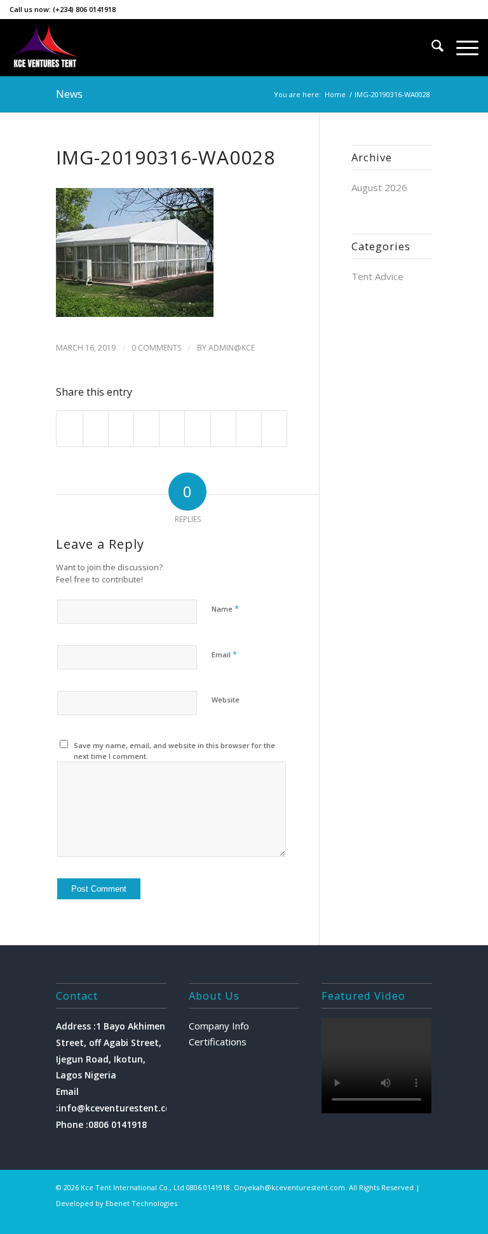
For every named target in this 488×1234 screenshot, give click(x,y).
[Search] (431, 47)
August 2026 (379, 187)
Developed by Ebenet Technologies (116, 1203)
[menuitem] (431, 47)
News (69, 94)
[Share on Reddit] (248, 428)
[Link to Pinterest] (422, 1218)
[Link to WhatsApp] (403, 1218)
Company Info (219, 1025)
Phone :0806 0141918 (101, 1124)
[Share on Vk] (223, 428)
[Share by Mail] (274, 428)
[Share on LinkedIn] (171, 428)
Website (226, 699)
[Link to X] (346, 1218)
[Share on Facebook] (69, 428)
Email (224, 654)
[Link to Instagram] (365, 1218)
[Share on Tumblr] (197, 428)
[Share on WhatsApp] (121, 428)
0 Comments (156, 347)
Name (225, 608)
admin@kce (231, 347)
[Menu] (461, 47)
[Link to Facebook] (384, 1218)
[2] (45, 47)
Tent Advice (377, 276)
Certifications (218, 1041)
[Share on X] (95, 428)
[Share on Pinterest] (146, 428)
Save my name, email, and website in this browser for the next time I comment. (174, 751)
